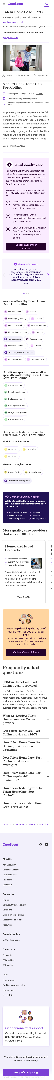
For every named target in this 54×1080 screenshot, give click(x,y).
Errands (37, 346)
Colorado (31, 824)
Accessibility (8, 995)
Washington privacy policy (14, 985)
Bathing (38, 319)
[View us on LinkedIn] (46, 844)
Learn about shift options (19, 481)
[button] (22, 58)
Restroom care (36, 339)
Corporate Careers (11, 870)
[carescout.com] (16, 3)
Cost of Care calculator (12, 920)
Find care (6, 900)
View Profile (23, 597)
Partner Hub (8, 955)
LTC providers (8, 960)
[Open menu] (4, 3)
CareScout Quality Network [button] (21, 501)
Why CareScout (9, 865)
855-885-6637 (13, 1036)
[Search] (39, 3)
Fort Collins (43, 824)
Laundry (39, 332)
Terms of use (8, 990)
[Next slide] (48, 275)
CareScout (7, 824)
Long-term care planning (13, 915)
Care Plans (7, 910)
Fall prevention (14, 312)
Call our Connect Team (26, 652)
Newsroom (7, 880)
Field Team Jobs (10, 875)
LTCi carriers (8, 965)
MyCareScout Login (11, 940)
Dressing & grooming (17, 319)
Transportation (14, 339)
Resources (7, 925)
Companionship (37, 359)
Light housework (15, 325)
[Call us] (46, 3)
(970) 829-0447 (10, 37)
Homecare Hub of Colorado (19, 548)
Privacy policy (9, 980)
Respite (33, 312)
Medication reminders (17, 332)
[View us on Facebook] (41, 844)
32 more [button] (39, 94)
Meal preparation (38, 325)
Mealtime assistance (17, 346)
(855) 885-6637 (10, 22)
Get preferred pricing (26, 1072)
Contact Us (7, 885)
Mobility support (15, 359)
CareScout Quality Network (14, 905)
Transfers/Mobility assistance (20, 353)
